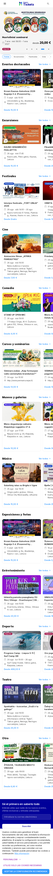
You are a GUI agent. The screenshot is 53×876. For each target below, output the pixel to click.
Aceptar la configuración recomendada (25, 871)
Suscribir (26, 826)
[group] (26, 21)
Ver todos (45, 64)
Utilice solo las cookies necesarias (22, 865)
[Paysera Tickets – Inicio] (26, 4)
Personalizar (12, 859)
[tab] (27, 49)
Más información (22, 853)
